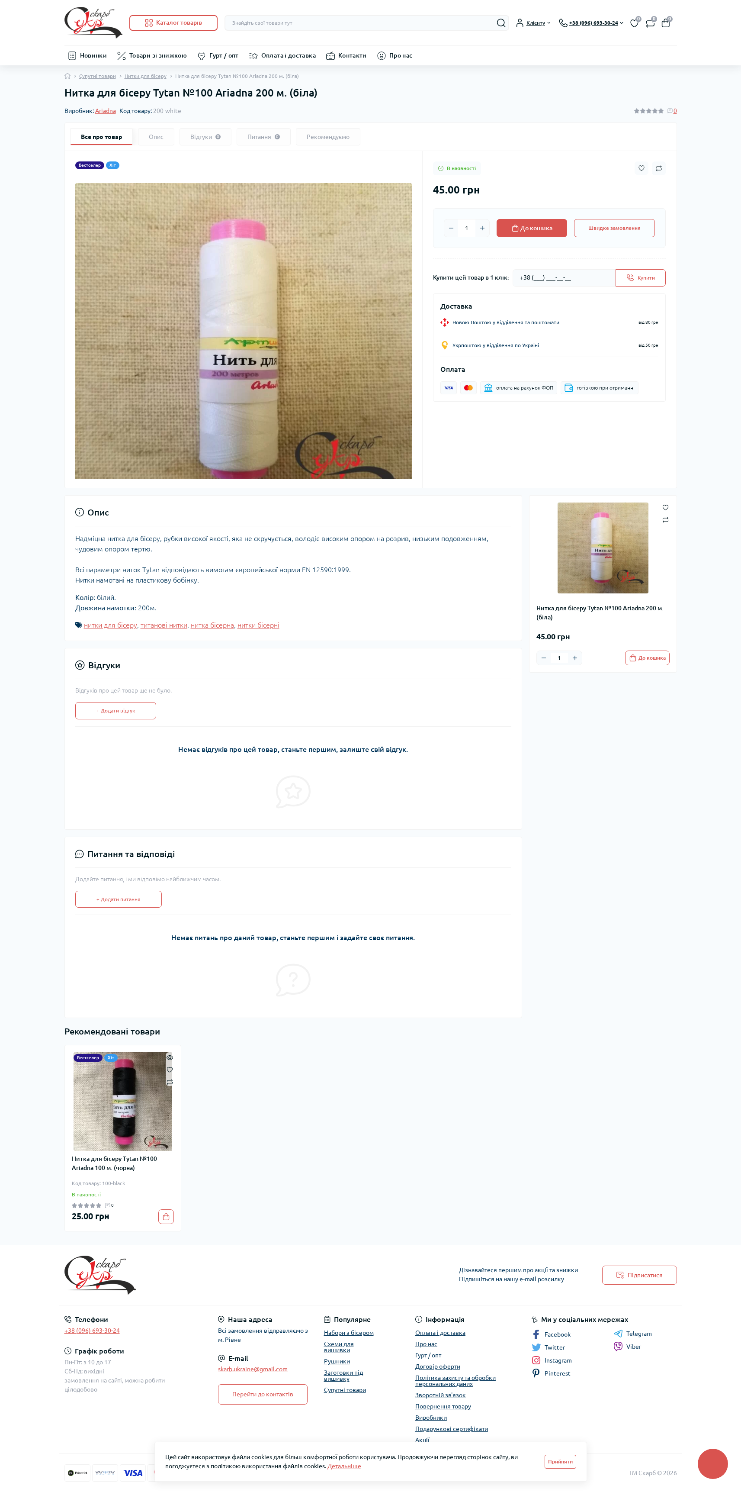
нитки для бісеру (110, 625)
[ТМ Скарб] (215, 1275)
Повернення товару (443, 1406)
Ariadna (105, 110)
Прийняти (560, 1461)
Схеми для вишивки (339, 1347)
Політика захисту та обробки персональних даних (455, 1380)
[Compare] (170, 1081)
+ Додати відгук (115, 710)
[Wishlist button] (641, 168)
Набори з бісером (349, 1332)
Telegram (639, 1333)
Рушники (337, 1361)
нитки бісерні (258, 625)
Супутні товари (97, 76)
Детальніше (344, 1466)
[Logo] (93, 23)
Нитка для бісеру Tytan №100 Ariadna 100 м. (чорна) (114, 1163)
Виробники (431, 1417)
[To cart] (166, 1216)
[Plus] (482, 228)
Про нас (401, 55)
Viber (633, 1346)
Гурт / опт (224, 55)
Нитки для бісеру (146, 76)
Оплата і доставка (288, 55)
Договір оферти (437, 1366)
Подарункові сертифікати (451, 1428)
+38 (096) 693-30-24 (92, 1330)
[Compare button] (659, 168)
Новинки (93, 55)
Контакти (352, 55)
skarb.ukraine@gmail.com (253, 1369)
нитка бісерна (212, 625)
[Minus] (451, 228)
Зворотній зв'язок (440, 1395)
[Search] (501, 23)
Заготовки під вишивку (343, 1375)
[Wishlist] (170, 1068)
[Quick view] (170, 1056)
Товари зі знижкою (158, 55)
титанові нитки (164, 625)
